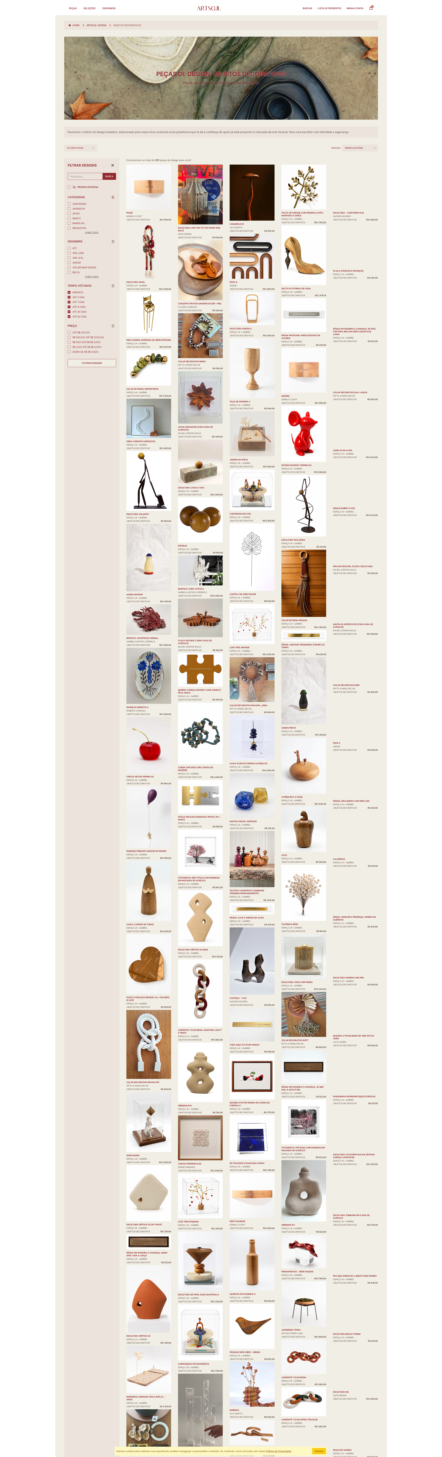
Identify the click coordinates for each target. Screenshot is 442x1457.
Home (76, 25)
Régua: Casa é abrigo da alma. (247, 917)
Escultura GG (341, 1346)
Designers (109, 8)
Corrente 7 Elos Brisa (293, 1377)
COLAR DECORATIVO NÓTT (294, 1040)
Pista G (233, 282)
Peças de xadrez (342, 1404)
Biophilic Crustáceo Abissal (142, 638)
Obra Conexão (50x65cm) (140, 441)
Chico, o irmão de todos (140, 924)
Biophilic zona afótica (191, 589)
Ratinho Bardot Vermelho (296, 465)
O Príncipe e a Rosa (292, 797)
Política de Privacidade (278, 1451)
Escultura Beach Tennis (347, 1273)
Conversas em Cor (240, 513)
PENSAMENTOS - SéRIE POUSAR (297, 1271)
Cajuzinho (339, 821)
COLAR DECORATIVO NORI (346, 680)
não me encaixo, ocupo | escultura (353, 550)
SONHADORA (133, 1155)
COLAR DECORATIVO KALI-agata (350, 323)
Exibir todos (91, 232)
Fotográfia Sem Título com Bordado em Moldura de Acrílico (199, 879)
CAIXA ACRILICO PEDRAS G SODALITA (248, 763)
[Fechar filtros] (112, 165)
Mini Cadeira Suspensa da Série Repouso (148, 340)
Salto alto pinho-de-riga (296, 288)
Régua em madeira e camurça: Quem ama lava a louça (146, 1254)
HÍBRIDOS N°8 (185, 1105)
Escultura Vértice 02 (138, 1336)
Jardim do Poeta (239, 459)
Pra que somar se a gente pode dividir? (355, 1200)
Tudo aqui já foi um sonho (244, 1044)
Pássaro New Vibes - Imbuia (245, 1352)
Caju (284, 855)
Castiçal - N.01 (238, 998)
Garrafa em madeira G (242, 1294)
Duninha (234, 1410)
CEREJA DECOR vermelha (140, 776)
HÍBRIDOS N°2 (288, 1225)
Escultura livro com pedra (297, 982)
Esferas (182, 545)
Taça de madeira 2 (240, 401)
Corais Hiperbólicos (189, 1163)
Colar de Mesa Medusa (294, 620)
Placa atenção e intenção (348, 212)
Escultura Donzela (241, 328)
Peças (73, 8)
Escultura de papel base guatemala (198, 1294)
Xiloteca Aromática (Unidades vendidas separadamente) (247, 892)
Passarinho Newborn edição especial (354, 1032)
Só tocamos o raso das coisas (247, 1163)
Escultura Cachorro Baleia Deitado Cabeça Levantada (354, 1091)
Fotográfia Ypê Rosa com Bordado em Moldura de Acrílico (303, 1149)
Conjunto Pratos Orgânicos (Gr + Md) (199, 303)
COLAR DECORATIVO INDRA (192, 361)
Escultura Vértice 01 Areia (193, 949)
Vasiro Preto (288, 728)
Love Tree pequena (188, 1221)
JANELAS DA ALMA (342, 396)
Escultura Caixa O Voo (191, 487)
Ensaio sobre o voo (344, 469)
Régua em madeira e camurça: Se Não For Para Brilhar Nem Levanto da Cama (354, 262)
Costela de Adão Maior (243, 594)
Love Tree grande (239, 647)
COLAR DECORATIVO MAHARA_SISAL (249, 705)
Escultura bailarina (293, 540)
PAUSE (129, 212)
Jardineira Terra (291, 1330)
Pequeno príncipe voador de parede (146, 851)
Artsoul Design (96, 25)
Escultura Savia (135, 282)
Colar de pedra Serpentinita (142, 389)
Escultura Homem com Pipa (348, 928)
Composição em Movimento (193, 1364)
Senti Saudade (237, 1221)
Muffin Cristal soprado (243, 821)
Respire (285, 396)
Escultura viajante (137, 514)
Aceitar (319, 1451)
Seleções (89, 8)
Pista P (336, 738)
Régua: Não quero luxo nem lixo (351, 762)
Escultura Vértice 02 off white (144, 1224)
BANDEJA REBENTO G (137, 707)
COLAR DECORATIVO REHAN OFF (143, 1082)
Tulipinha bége (289, 924)
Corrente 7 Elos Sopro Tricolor (299, 1419)
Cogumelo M (237, 224)
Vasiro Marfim (134, 594)
